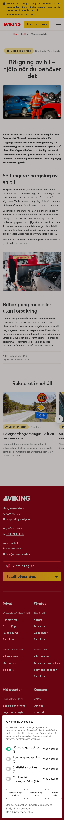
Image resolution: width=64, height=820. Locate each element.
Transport (40, 626)
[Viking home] (12, 24)
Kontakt (39, 712)
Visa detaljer (50, 748)
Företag (40, 603)
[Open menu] (58, 24)
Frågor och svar (13, 698)
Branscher (40, 649)
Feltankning (10, 632)
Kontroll (39, 619)
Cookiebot (25, 808)
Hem (15, 34)
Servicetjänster (13, 649)
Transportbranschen (47, 663)
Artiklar (24, 34)
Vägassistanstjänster (16, 612)
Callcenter (41, 632)
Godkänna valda (15, 794)
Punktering (10, 619)
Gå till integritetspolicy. (20, 812)
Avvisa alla (55, 794)
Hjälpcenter (12, 689)
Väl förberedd (53, 50)
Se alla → (8, 639)
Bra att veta (40, 50)
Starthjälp (9, 626)
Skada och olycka (21, 50)
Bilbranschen (42, 656)
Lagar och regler (17, 426)
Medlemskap (11, 663)
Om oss (38, 705)
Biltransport (10, 656)
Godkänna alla (36, 794)
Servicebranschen (45, 669)
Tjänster (39, 612)
